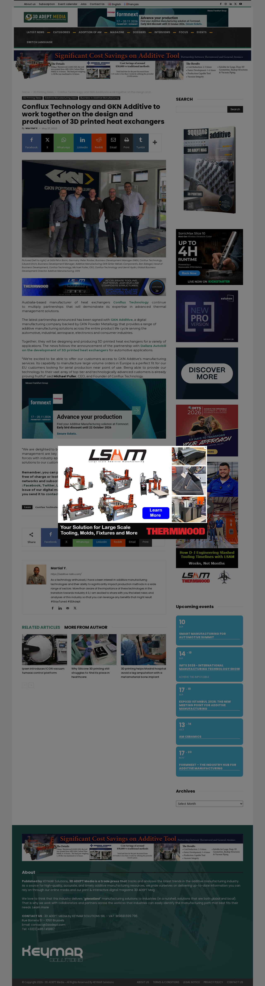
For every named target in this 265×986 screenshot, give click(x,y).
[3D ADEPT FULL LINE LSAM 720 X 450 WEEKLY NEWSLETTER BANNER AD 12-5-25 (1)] (132, 538)
